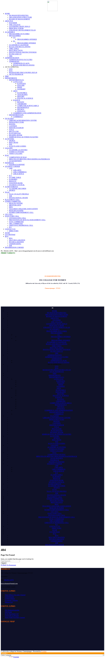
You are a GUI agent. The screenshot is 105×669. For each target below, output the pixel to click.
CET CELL (9, 214)
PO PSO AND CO (15, 54)
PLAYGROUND (15, 133)
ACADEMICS (10, 32)
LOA (11, 69)
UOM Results (9, 597)
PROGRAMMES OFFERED (27, 39)
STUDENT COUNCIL (17, 185)
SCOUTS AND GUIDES (17, 146)
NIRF (7, 76)
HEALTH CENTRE (16, 203)
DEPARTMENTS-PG (16, 115)
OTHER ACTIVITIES (16, 152)
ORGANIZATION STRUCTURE (20, 17)
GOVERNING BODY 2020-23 (19, 26)
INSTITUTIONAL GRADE (18, 198)
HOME (7, 13)
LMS (10, 168)
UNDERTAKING (15, 244)
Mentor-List (9, 602)
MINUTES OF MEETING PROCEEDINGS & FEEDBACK (29, 159)
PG (14, 41)
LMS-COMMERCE (20, 172)
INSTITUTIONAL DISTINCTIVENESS (23, 52)
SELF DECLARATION (17, 240)
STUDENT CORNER (12, 166)
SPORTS (12, 140)
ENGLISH (20, 85)
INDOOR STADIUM (16, 128)
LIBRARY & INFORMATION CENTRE (23, 120)
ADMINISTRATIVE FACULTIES (20, 59)
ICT (10, 175)
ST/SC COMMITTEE (16, 222)
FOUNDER (13, 23)
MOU (11, 207)
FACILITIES (9, 118)
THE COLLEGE (14, 24)
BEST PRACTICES (16, 50)
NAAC (7, 192)
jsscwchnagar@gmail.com (9, 583)
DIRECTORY (14, 231)
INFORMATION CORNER (14, 247)
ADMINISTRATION (12, 58)
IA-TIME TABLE (15, 177)
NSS (10, 144)
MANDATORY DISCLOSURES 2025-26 (23, 72)
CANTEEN (13, 126)
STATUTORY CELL (12, 216)
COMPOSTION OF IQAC (18, 157)
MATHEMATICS (23, 107)
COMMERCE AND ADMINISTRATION (27, 113)
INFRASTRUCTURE (16, 122)
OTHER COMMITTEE (13, 201)
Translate (16, 657)
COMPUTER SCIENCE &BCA (28, 106)
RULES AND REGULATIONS (19, 47)
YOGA (11, 129)
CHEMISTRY (22, 104)
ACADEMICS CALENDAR (19, 45)
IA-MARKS (13, 179)
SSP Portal (8, 612)
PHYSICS (20, 109)
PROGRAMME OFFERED (26, 43)
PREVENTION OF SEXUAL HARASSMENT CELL (27, 220)
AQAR (7, 233)
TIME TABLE (14, 48)
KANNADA (21, 83)
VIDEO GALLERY (15, 153)
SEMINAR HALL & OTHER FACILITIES (23, 137)
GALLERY (9, 148)
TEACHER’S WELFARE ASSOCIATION (23, 209)
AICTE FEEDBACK (16, 74)
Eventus (43, 651)
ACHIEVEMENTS (11, 187)
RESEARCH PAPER (16, 210)
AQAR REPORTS (15, 161)
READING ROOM (15, 135)
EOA (11, 71)
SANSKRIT (21, 89)
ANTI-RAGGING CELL (17, 218)
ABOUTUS (9, 21)
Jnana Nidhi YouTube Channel (15, 617)
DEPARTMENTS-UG (16, 80)
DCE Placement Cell (11, 614)
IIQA (6, 236)
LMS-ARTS (17, 170)
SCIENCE (16, 100)
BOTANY (20, 102)
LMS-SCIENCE (18, 174)
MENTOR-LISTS (15, 205)
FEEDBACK (9, 163)
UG (14, 37)
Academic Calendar (11, 600)
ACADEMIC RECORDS (17, 188)
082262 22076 (9, 580)
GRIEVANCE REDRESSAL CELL (21, 225)
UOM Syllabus (10, 598)
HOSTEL (12, 124)
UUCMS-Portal (10, 234)
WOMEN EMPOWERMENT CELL (21, 212)
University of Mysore (12, 616)
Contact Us (11, 253)
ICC (10, 227)
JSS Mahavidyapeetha (12, 610)
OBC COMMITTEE (16, 223)
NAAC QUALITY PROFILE (19, 194)
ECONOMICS (22, 93)
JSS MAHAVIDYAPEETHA (19, 15)
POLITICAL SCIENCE (25, 98)
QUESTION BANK (16, 183)
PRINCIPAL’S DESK (16, 28)
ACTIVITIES (9, 139)
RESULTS (12, 181)
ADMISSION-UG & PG (21, 63)
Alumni (3, 253)
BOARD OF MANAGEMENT (19, 19)
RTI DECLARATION (16, 242)
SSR (10, 196)
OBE (10, 56)
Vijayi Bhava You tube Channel (15, 595)
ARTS (15, 91)
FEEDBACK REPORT (17, 164)
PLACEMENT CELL (12, 199)
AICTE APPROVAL (55, 364)
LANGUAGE (18, 82)
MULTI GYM (13, 131)
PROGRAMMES (15, 36)
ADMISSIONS (14, 61)
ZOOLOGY (21, 111)
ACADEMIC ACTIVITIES (18, 150)
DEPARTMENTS (11, 78)
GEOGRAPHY (22, 94)
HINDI (19, 87)
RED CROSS (13, 142)
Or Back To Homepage (8, 565)
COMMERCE (18, 117)
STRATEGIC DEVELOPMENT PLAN (22, 30)
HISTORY (20, 96)
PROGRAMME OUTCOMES (19, 34)
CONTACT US (10, 229)
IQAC (7, 155)
